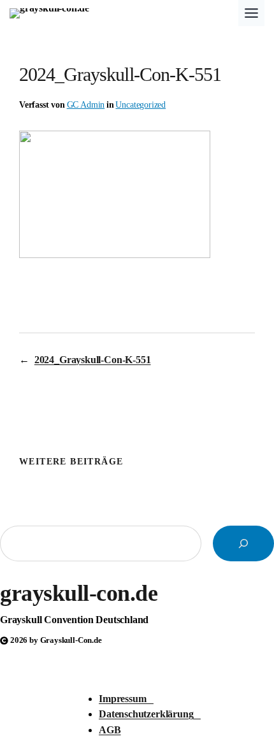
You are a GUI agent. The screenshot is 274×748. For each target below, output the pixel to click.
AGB (109, 730)
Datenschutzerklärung (150, 714)
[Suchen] (243, 543)
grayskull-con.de (78, 593)
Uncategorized (140, 105)
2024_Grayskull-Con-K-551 (92, 360)
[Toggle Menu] (251, 13)
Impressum (126, 699)
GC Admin (86, 105)
